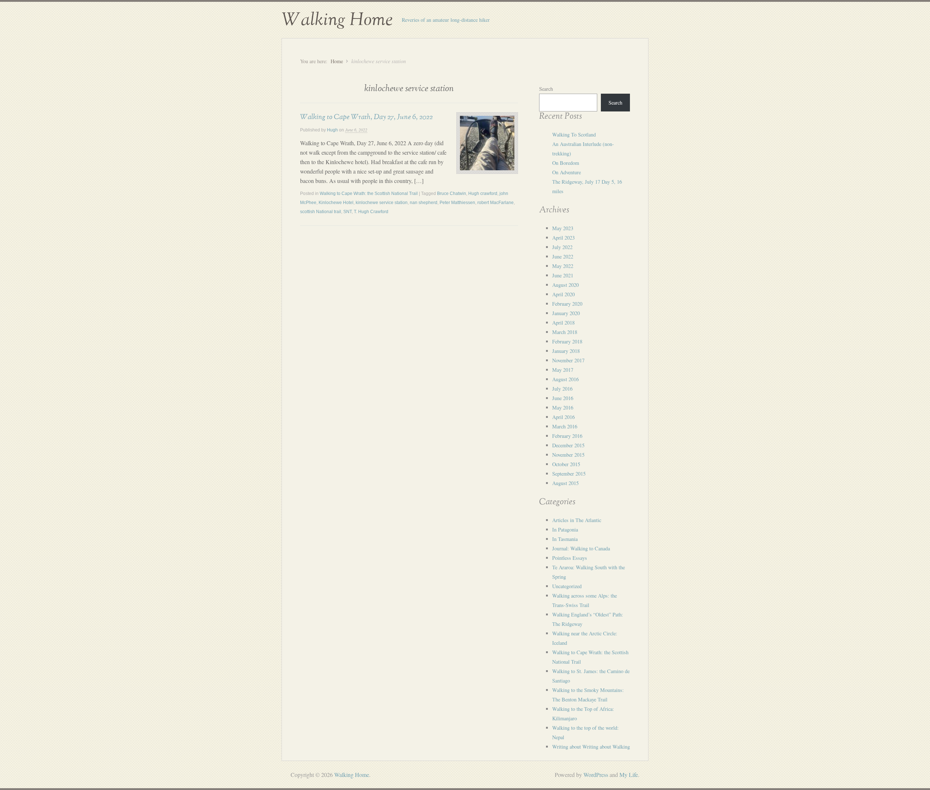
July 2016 (562, 388)
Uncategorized (567, 586)
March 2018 (564, 332)
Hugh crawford (482, 193)
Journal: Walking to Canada (581, 548)
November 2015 (568, 454)
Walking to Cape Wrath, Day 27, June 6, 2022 (366, 117)
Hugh (332, 130)
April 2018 (563, 322)
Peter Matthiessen (457, 202)
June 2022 (562, 256)
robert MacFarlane (495, 202)
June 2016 (562, 398)
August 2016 (565, 379)
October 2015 (566, 464)
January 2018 (566, 350)
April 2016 (563, 417)
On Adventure (566, 172)
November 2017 (568, 360)
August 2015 (565, 483)
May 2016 (562, 407)
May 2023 (562, 228)
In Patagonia (565, 529)
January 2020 (566, 313)
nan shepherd (423, 202)
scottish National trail (320, 211)
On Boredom (565, 162)
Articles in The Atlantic (576, 520)
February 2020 (567, 303)
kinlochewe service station (382, 202)
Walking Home (337, 20)
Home (337, 61)
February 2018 (567, 341)
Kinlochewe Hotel (336, 202)
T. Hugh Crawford (371, 211)
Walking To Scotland (574, 134)
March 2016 (564, 426)
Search (546, 88)
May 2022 (562, 265)
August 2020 (565, 284)
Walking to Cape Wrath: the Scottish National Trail (369, 193)
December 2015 (568, 445)
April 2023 (563, 237)
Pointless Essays (569, 557)
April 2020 (563, 294)
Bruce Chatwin (451, 193)
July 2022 (562, 247)
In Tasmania (565, 539)
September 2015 (569, 473)
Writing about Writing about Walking (591, 746)
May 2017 (562, 369)
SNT (347, 211)
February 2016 (567, 435)
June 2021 (562, 275)
